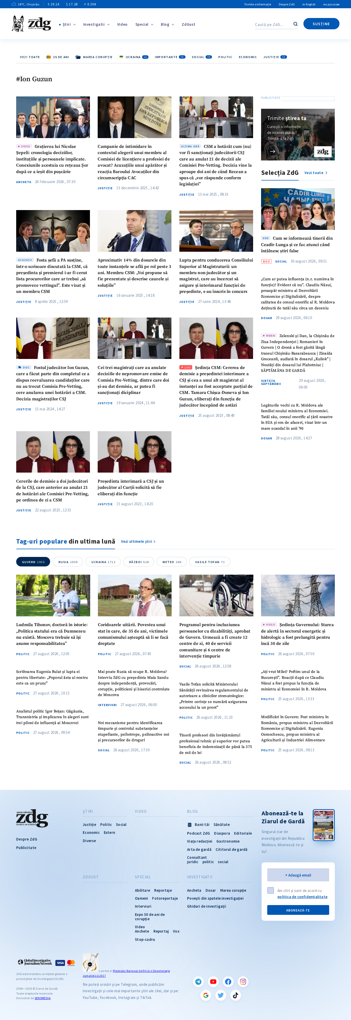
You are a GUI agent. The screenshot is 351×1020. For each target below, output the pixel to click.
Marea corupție (233, 890)
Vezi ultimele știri (136, 541)
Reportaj (161, 931)
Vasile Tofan (210, 562)
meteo (172, 562)
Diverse (89, 840)
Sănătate (222, 824)
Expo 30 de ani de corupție (150, 916)
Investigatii (94, 24)
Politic (225, 57)
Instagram (243, 981)
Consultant (197, 857)
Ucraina (103, 562)
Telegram (198, 981)
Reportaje (163, 890)
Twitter (220, 995)
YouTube (213, 981)
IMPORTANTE (169, 57)
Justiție (274, 57)
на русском (331, 4)
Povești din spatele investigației (215, 898)
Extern (109, 832)
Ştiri (67, 24)
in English (309, 4)
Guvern (33, 562)
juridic (192, 861)
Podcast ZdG (198, 833)
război (139, 562)
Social (201, 57)
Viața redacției (199, 841)
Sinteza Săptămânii (271, 382)
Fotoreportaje (165, 898)
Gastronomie (227, 841)
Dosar (266, 318)
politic (208, 861)
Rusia (68, 562)
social (223, 861)
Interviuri (107, 705)
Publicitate (26, 847)
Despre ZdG (287, 4)
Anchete (142, 931)
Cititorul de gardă (232, 849)
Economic (248, 57)
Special (142, 24)
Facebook (228, 981)
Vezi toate (30, 57)
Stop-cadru (145, 939)
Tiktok (235, 995)
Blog (165, 24)
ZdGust (189, 24)
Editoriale (243, 833)
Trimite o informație (257, 4)
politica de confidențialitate (302, 896)
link (273, 151)
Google (205, 995)
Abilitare (142, 890)
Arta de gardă (199, 849)
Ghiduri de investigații (206, 906)
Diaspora (222, 833)
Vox (176, 931)
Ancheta (23, 182)
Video (122, 24)
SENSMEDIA (43, 998)
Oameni (141, 898)
